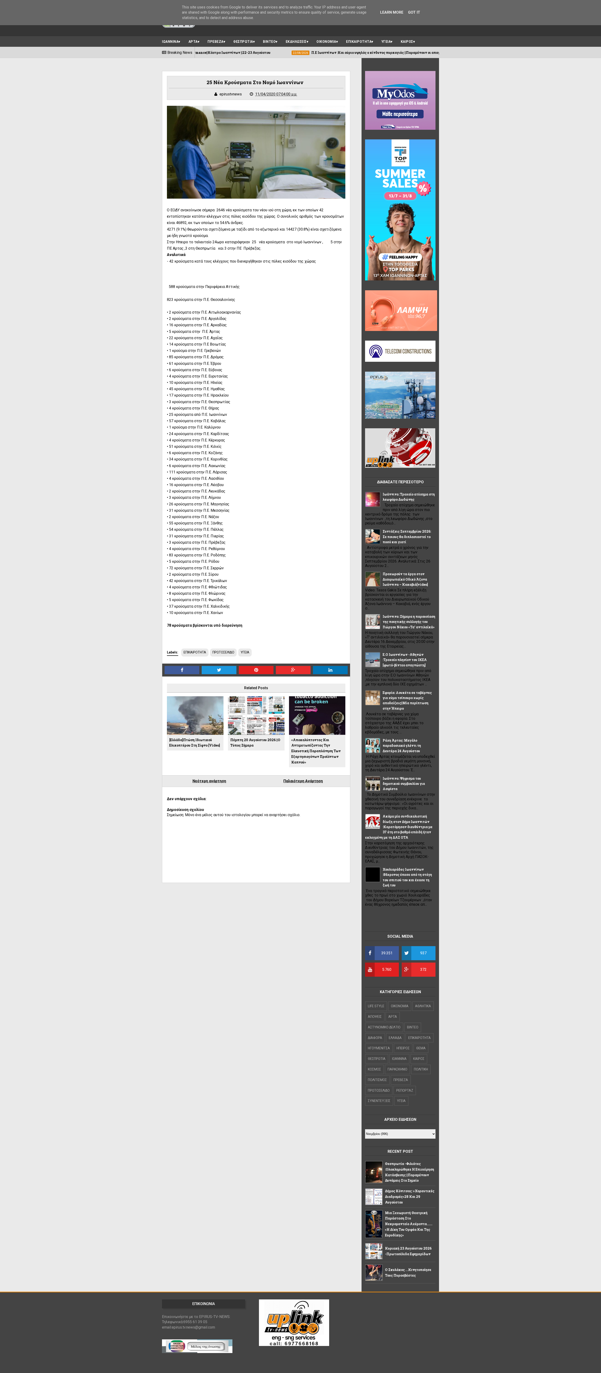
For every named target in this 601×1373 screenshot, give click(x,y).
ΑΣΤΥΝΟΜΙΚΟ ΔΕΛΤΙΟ (384, 1027)
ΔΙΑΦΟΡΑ (375, 1038)
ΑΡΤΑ (193, 41)
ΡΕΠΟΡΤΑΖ (404, 1090)
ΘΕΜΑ (421, 1048)
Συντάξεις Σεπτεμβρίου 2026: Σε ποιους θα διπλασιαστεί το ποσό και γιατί (407, 536)
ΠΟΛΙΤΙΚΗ (421, 1069)
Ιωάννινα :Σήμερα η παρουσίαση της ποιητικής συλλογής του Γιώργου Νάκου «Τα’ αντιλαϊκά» (409, 621)
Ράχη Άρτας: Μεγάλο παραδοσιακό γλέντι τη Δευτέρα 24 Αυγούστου (402, 745)
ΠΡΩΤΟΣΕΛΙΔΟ (223, 652)
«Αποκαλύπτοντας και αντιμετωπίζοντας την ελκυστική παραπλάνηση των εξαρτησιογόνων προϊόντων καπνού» (316, 751)
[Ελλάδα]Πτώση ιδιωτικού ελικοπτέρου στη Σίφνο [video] (194, 743)
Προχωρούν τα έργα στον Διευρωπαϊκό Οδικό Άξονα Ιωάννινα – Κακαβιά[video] (405, 579)
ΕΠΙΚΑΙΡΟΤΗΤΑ (358, 41)
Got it (414, 12)
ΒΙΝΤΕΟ (269, 41)
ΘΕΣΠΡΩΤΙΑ (243, 41)
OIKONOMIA (399, 1006)
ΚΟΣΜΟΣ (374, 1069)
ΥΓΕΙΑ (386, 41)
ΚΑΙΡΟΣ (407, 41)
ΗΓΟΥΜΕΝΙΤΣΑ (379, 1048)
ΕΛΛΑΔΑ (395, 1038)
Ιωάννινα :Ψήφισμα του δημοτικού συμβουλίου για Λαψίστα (404, 783)
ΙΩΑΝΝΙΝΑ (170, 41)
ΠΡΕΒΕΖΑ (215, 41)
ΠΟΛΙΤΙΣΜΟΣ (377, 1080)
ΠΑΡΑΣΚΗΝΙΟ (397, 1069)
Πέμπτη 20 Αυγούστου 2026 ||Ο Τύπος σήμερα (255, 743)
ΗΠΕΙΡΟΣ (403, 1048)
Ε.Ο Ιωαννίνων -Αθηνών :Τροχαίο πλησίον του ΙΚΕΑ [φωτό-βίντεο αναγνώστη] (405, 659)
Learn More (391, 12)
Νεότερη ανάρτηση (209, 781)
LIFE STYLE (376, 1006)
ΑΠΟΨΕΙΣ (375, 1017)
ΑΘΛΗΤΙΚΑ (423, 1006)
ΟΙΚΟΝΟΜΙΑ (326, 41)
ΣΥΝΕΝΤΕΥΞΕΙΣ (379, 1101)
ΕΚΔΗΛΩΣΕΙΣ (296, 41)
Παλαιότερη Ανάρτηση (303, 781)
